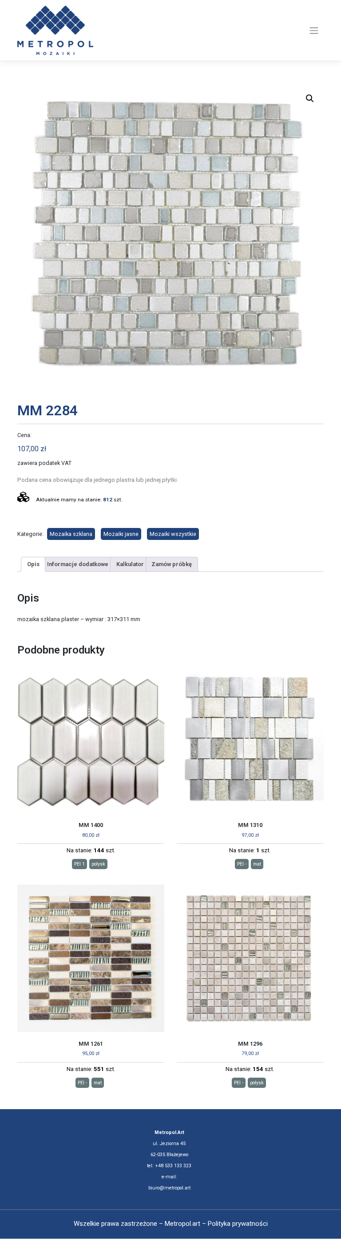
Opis (33, 564)
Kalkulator (130, 564)
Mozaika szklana (71, 534)
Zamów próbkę (171, 564)
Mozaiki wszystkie (173, 534)
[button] (310, 98)
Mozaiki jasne (121, 534)
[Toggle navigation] (314, 30)
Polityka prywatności (238, 1224)
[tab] (33, 564)
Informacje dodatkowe (77, 564)
